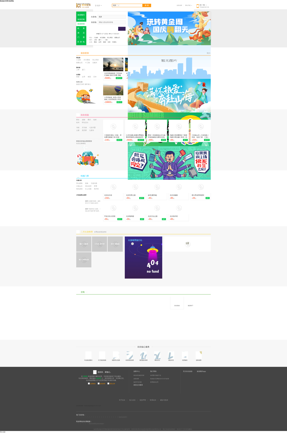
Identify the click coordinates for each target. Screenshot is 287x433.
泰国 (104, 42)
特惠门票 (85, 176)
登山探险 (79, 183)
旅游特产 (190, 305)
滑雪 (95, 186)
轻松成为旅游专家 (139, 375)
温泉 (86, 183)
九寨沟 (91, 130)
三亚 (106, 40)
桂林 (95, 120)
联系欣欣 (153, 400)
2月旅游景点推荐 (81, 195)
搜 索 (147, 5)
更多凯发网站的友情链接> (96, 423)
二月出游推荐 (87, 232)
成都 (83, 120)
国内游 (78, 67)
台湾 (100, 42)
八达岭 (96, 37)
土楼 (77, 130)
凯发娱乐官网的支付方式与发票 (159, 379)
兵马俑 (84, 127)
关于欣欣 (122, 400)
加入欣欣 (132, 400)
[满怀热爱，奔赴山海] (169, 95)
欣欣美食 (177, 305)
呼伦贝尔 (85, 122)
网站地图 (2, 432)
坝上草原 (110, 37)
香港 (95, 42)
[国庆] (169, 28)
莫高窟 (84, 130)
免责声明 (143, 400)
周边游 (78, 57)
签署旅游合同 (154, 382)
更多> (209, 53)
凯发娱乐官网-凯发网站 (83, 4)
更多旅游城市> (123, 417)
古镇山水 (79, 186)
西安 (77, 120)
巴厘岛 (114, 42)
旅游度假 (85, 53)
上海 (95, 40)
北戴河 (94, 62)
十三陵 (87, 62)
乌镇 (77, 127)
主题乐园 (94, 183)
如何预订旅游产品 (155, 375)
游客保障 (179, 5)
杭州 (77, 122)
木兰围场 (102, 37)
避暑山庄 (117, 37)
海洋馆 (96, 189)
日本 (109, 42)
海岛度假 (79, 189)
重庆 (89, 120)
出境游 (78, 74)
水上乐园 (88, 189)
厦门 (100, 40)
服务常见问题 (138, 382)
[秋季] (169, 62)
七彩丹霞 (92, 127)
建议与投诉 (164, 400)
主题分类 (79, 180)
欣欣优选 (85, 115)
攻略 (83, 292)
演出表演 (88, 186)
